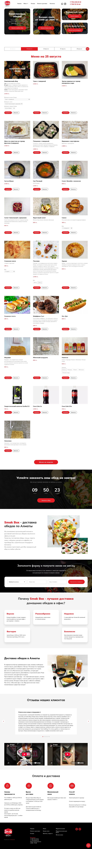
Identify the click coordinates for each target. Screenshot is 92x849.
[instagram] (76, 830)
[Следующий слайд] (88, 721)
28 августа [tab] (79, 48)
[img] (75, 14)
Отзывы (33, 3)
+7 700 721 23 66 (75, 4)
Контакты (52, 3)
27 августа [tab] (62, 48)
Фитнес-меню (59, 835)
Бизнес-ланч (46, 831)
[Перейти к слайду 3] (45, 736)
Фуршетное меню (60, 828)
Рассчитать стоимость (76, 582)
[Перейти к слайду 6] (49, 736)
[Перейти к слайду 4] (46, 736)
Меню (25, 3)
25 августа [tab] (29, 48)
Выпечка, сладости (48, 833)
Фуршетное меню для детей (61, 831)
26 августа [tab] (46, 48)
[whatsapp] (80, 830)
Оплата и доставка (42, 3)
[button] (46, 500)
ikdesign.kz (12, 839)
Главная (19, 3)
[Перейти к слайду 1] (42, 736)
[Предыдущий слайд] (3, 721)
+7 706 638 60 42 (75, 2)
